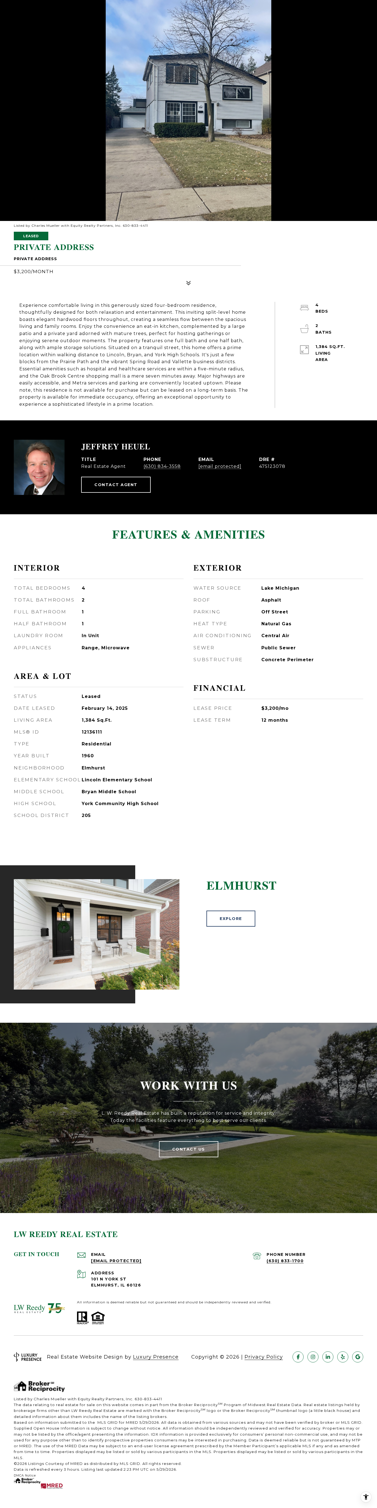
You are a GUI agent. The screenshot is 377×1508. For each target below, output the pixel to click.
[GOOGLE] (357, 1356)
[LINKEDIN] (327, 1356)
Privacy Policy (264, 1357)
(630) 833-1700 (285, 1260)
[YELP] (342, 1356)
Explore (231, 918)
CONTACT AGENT (115, 484)
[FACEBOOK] (298, 1356)
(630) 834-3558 (162, 466)
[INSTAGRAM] (312, 1356)
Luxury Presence (156, 1357)
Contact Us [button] (188, 1149)
